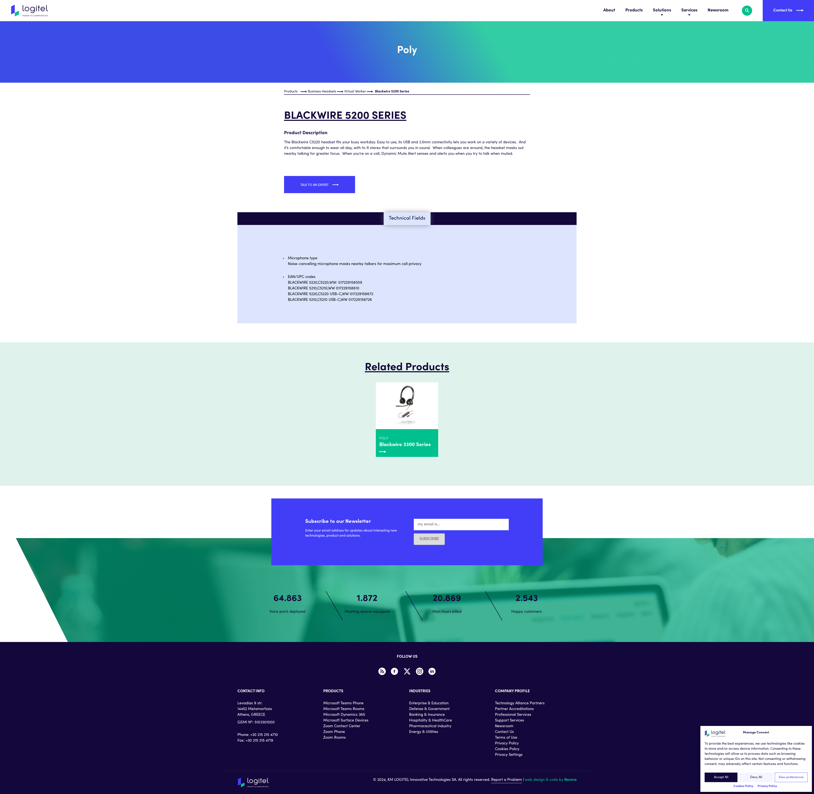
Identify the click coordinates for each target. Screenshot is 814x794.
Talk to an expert (314, 185)
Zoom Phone (334, 732)
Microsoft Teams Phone (343, 703)
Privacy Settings (509, 755)
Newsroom (718, 10)
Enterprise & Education (429, 703)
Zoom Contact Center (341, 726)
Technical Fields (407, 218)
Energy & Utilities (423, 732)
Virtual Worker (355, 91)
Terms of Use (506, 738)
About (609, 10)
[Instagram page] (419, 671)
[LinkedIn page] (432, 671)
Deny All (756, 777)
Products (634, 10)
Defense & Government (429, 709)
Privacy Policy (767, 786)
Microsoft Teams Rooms (343, 709)
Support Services (509, 721)
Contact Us (504, 732)
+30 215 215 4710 (264, 735)
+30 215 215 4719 (259, 741)
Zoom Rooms (334, 738)
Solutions (662, 10)
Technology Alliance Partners (520, 703)
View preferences (791, 777)
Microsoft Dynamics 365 (344, 715)
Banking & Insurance (427, 715)
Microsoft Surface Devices (345, 721)
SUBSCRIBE (429, 539)
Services (689, 10)
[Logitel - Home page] (30, 10)
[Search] (747, 11)
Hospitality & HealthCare (430, 721)
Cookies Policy (743, 786)
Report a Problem (506, 780)
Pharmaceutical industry (430, 726)
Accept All (721, 777)
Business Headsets (322, 91)
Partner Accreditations (514, 709)
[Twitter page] (407, 671)
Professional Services (513, 715)
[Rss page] (382, 671)
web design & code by (551, 780)
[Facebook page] (394, 671)
